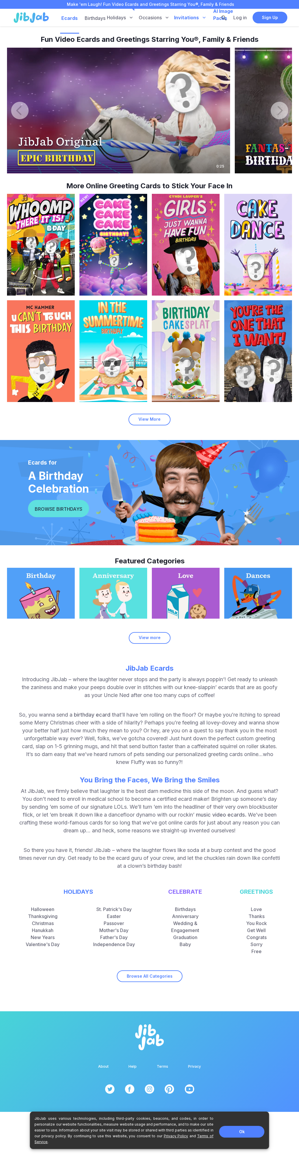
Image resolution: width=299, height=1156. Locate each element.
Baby (185, 944)
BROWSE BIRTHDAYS (58, 509)
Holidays (116, 17)
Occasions (150, 17)
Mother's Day (113, 930)
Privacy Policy (176, 1136)
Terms (162, 1066)
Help (132, 1066)
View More (149, 419)
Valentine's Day (43, 944)
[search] (223, 17)
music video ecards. (221, 815)
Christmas (43, 923)
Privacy (194, 1066)
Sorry (257, 944)
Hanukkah (42, 930)
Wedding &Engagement (185, 926)
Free (256, 951)
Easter (114, 916)
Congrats (256, 937)
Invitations (186, 17)
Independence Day (114, 944)
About (103, 1066)
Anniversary (185, 916)
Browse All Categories (150, 976)
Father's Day (114, 937)
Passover (114, 923)
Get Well (256, 930)
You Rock (256, 923)
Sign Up (270, 17)
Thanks (256, 916)
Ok (242, 1131)
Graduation (185, 937)
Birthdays (95, 18)
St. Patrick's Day (114, 909)
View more (150, 637)
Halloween (42, 909)
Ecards (70, 18)
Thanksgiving (43, 916)
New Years (43, 937)
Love (256, 909)
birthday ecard (92, 715)
